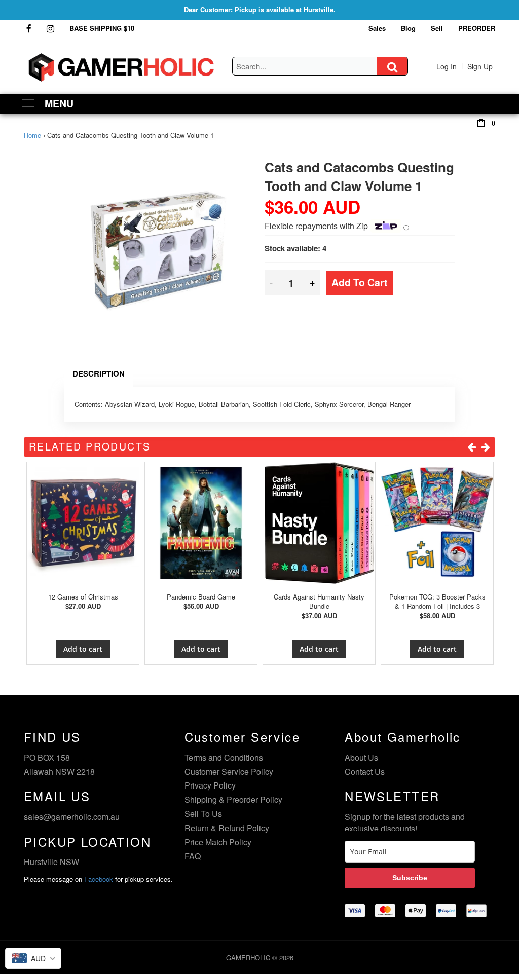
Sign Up (480, 66)
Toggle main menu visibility (28, 102)
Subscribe (409, 878)
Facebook (98, 879)
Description (98, 373)
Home (32, 135)
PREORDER (476, 28)
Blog (408, 28)
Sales (377, 28)
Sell (437, 28)
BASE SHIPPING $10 (101, 28)
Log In (446, 66)
